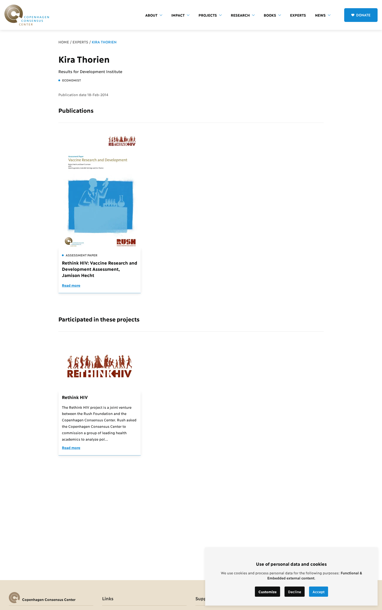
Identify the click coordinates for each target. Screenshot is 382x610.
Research (240, 15)
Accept (319, 591)
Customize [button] (267, 591)
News (320, 15)
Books (270, 15)
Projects (208, 15)
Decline (294, 591)
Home (63, 42)
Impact (178, 15)
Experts (298, 15)
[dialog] (291, 576)
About (151, 15)
